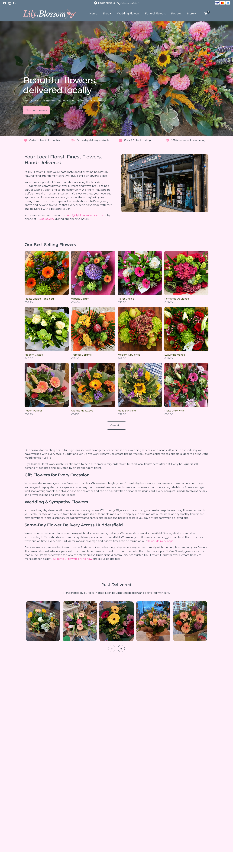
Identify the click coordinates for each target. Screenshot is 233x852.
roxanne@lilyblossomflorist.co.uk (82, 215)
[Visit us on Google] (15, 3)
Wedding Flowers (128, 13)
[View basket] (205, 13)
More (190, 13)
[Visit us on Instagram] (10, 3)
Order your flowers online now (72, 558)
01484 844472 (46, 219)
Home (93, 13)
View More (116, 425)
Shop (106, 13)
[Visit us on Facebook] (5, 3)
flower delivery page (160, 541)
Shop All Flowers (36, 110)
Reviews (176, 13)
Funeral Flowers (155, 13)
